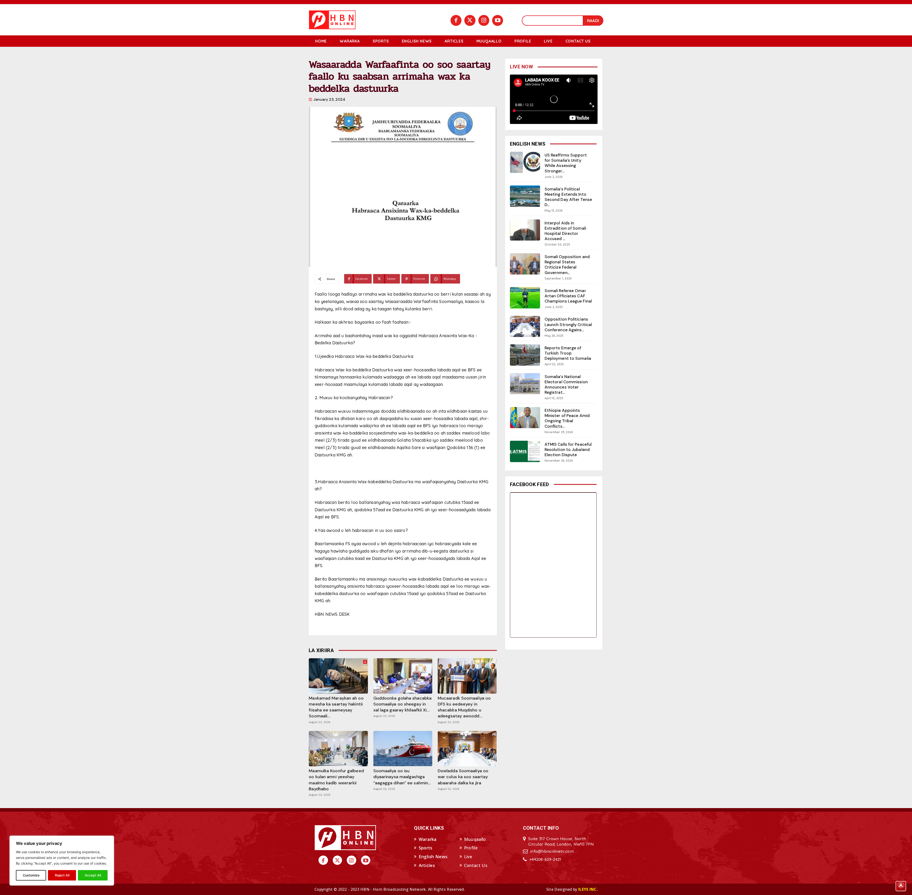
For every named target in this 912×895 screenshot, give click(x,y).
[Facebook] (456, 20)
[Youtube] (497, 20)
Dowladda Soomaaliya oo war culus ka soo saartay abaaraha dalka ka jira (463, 777)
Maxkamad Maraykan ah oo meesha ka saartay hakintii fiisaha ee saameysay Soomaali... (336, 707)
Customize (31, 875)
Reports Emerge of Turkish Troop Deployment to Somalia (568, 353)
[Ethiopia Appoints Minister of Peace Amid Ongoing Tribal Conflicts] (525, 417)
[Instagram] (483, 20)
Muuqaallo (475, 839)
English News (433, 856)
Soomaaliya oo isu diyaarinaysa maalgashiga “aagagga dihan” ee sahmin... (402, 777)
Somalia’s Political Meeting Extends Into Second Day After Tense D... (568, 196)
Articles (427, 865)
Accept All (93, 875)
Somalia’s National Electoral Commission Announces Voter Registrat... (566, 384)
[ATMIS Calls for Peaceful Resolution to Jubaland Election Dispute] (525, 451)
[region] (62, 861)
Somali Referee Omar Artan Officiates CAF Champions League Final (568, 296)
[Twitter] (469, 20)
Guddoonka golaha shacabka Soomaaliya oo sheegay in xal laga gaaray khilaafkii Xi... (402, 704)
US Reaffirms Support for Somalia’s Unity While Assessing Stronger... (566, 162)
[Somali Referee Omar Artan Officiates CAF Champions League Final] (525, 297)
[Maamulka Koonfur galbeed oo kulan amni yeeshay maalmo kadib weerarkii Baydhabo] (338, 748)
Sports (425, 848)
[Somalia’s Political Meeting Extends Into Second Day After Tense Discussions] (525, 196)
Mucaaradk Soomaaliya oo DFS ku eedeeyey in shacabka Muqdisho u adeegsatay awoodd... (464, 707)
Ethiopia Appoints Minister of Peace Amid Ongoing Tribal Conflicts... (567, 418)
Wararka (428, 839)
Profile (471, 848)
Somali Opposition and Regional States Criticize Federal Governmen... (567, 264)
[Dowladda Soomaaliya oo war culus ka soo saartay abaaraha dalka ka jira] (467, 748)
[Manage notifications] (901, 884)
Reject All (62, 875)
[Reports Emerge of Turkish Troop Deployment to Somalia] (525, 354)
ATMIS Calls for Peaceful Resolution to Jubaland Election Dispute (568, 449)
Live (468, 856)
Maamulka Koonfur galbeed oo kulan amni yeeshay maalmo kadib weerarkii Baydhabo (336, 780)
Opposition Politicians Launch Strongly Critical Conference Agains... (568, 324)
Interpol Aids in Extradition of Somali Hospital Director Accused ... (565, 230)
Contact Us (475, 865)
